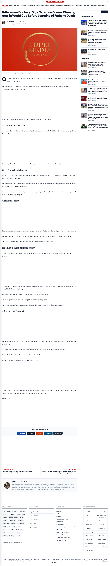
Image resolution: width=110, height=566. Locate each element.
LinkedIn (49, 433)
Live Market (89, 539)
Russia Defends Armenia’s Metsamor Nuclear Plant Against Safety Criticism (97, 81)
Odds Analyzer (89, 550)
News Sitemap (18, 542)
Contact (58, 516)
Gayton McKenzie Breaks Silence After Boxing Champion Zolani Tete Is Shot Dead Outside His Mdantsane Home (98, 127)
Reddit (40, 433)
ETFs (21, 517)
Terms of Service (61, 540)
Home (10, 5)
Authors (58, 513)
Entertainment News (69, 5)
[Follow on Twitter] (17, 21)
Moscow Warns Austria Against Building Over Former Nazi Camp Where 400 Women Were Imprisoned (97, 42)
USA (4, 535)
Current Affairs (40, 5)
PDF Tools (89, 511)
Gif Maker (89, 515)
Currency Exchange (101, 546)
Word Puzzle (102, 520)
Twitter (31, 433)
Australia (14, 511)
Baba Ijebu (22, 511)
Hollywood (12, 520)
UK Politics (10, 532)
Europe (5, 520)
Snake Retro (89, 524)
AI (4, 511)
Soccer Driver (89, 535)
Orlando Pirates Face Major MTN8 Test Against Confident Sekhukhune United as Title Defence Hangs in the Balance (98, 106)
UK (4, 532)
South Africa (19, 529)
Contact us (23, 5)
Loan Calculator (89, 543)
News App (59, 529)
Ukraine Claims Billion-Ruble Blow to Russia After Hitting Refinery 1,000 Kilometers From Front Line (97, 90)
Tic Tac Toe (101, 524)
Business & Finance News (56, 5)
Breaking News (31, 5)
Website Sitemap (7, 542)
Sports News (94, 5)
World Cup (11, 535)
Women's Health (102, 539)
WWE (18, 535)
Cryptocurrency (13, 517)
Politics (47, 5)
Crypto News (86, 5)
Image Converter (102, 511)
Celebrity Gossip (21, 514)
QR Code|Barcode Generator (101, 516)
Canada (12, 514)
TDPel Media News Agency (55, 1)
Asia (8, 511)
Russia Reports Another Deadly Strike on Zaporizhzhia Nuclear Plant (96, 51)
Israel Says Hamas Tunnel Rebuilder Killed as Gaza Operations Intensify (98, 97)
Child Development (89, 546)
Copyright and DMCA (62, 519)
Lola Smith (11, 21)
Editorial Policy (60, 521)
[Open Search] (108, 1)
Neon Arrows (101, 528)
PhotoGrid (89, 520)
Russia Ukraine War (8, 529)
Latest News (16, 5)
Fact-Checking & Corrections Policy (66, 527)
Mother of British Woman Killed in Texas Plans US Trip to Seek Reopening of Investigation (97, 64)
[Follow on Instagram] (23, 21)
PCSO (4, 526)
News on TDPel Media (62, 532)
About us (59, 511)
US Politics (19, 532)
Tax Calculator (101, 543)
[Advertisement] (39, 99)
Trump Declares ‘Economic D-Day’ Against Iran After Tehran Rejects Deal (97, 32)
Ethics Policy (60, 524)
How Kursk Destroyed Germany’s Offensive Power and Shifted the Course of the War (97, 73)
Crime (5, 517)
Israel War (6, 523)
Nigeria (22, 523)
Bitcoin (5, 514)
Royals (19, 526)
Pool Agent (12, 526)
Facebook (22, 433)
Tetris (101, 532)
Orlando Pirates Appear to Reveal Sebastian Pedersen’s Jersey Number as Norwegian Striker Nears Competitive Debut (98, 117)
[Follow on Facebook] (20, 21)
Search (104, 12)
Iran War (20, 520)
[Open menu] (2, 2)
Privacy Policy (60, 535)
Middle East (14, 523)
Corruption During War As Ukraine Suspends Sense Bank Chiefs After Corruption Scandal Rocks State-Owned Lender (97, 23)
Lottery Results (102, 5)
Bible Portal (101, 535)
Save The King (89, 532)
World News (79, 5)
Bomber (89, 528)
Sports (5, 5)
